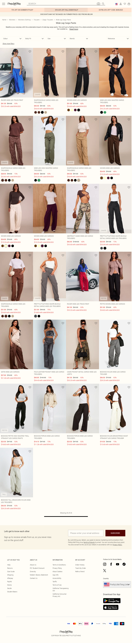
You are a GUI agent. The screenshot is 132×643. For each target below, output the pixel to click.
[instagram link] (104, 564)
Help (8, 565)
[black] (42, 112)
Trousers (36, 20)
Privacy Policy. (117, 545)
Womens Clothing (24, 20)
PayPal (9, 582)
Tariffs (55, 582)
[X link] (104, 570)
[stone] (45, 112)
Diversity (33, 571)
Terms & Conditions (59, 565)
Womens (12, 20)
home (4, 20)
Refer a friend (79, 571)
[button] (116, 4)
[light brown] (39, 112)
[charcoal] (101, 248)
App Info (55, 575)
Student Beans (12, 592)
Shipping (10, 575)
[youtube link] (117, 564)
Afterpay (10, 578)
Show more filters (8, 44)
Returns (10, 568)
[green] (105, 112)
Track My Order (80, 568)
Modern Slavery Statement (39, 575)
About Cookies (57, 571)
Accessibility (57, 578)
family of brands (89, 542)
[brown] (35, 112)
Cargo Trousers (47, 20)
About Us (33, 565)
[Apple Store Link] (112, 607)
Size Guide (11, 571)
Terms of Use (57, 585)
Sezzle (9, 588)
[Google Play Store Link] (112, 600)
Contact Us (33, 578)
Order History (79, 565)
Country (106, 578)
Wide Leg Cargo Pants (63, 20)
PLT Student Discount (37, 568)
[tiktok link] (124, 564)
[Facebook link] (111, 564)
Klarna (9, 585)
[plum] (75, 110)
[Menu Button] (3, 3)
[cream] (72, 110)
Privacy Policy (57, 568)
